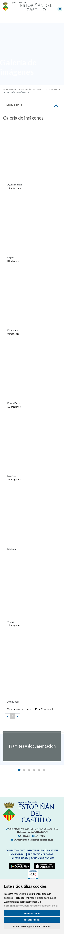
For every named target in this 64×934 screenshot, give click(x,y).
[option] (32, 746)
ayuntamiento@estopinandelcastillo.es (33, 839)
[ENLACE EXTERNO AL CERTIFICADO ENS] (32, 875)
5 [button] (39, 770)
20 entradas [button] (13, 701)
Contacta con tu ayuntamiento (25, 850)
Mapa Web (52, 850)
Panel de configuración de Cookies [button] (32, 926)
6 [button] (44, 770)
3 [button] (29, 770)
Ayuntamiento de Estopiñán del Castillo (23, 89)
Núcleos (11, 548)
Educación (12, 330)
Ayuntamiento (14, 184)
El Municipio (55, 89)
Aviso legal (18, 854)
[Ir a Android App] (19, 865)
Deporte (11, 257)
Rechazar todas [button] (32, 919)
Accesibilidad (19, 858)
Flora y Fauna (14, 403)
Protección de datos (40, 854)
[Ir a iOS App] (43, 865)
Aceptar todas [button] (32, 912)
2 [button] (24, 770)
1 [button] (19, 770)
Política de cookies (42, 858)
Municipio (12, 476)
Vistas (10, 621)
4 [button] (34, 770)
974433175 (25, 835)
